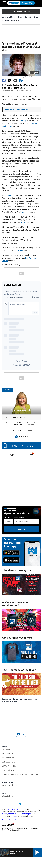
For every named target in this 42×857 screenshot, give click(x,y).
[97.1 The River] (21, 3)
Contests (28, 17)
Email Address (19, 517)
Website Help (7, 796)
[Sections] (4, 3)
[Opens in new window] (21, 585)
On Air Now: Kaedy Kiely (21, 410)
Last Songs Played (8, 17)
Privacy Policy (25, 813)
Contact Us (7, 749)
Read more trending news (16, 109)
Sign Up (22, 529)
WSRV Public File (9, 766)
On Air (20, 17)
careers (14, 816)
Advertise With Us (8, 20)
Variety (23, 121)
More (19, 20)
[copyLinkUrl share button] (21, 80)
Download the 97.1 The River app (12, 543)
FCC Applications (9, 770)
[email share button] (15, 80)
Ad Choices (32, 815)
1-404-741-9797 (22, 445)
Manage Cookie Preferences (13, 820)
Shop (36, 17)
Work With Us (8, 753)
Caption (34, 73)
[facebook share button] (4, 80)
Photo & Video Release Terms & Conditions (20, 774)
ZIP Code (7, 517)
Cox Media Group (15, 810)
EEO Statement (8, 762)
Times (11, 195)
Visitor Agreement (9, 813)
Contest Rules (8, 758)
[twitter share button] (9, 80)
